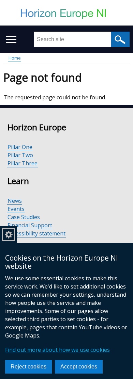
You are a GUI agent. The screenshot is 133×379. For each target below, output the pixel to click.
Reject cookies (28, 366)
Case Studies (24, 217)
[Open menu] (11, 39)
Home (15, 58)
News (15, 200)
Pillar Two (20, 155)
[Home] (66, 15)
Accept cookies (78, 366)
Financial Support (30, 225)
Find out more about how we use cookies (57, 349)
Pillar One (20, 147)
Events (16, 209)
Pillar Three (23, 163)
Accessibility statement (36, 233)
